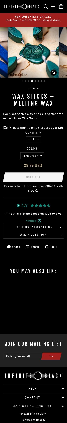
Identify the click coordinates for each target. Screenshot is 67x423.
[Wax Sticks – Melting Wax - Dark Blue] (21, 321)
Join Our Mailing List (32, 406)
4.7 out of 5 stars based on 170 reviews (33, 213)
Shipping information (34, 226)
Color (32, 148)
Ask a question (33, 234)
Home (32, 88)
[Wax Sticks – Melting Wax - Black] (8, 321)
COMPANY (32, 397)
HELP (32, 388)
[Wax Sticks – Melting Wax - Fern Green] (16, 321)
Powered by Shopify (33, 419)
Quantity (33, 132)
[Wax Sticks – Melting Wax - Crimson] (12, 321)
